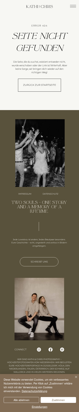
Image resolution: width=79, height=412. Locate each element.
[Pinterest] (62, 350)
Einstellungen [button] (39, 407)
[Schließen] (73, 379)
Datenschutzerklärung (34, 391)
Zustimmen (58, 400)
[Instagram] (39, 350)
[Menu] (73, 6)
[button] (39, 85)
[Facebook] (51, 350)
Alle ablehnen (21, 400)
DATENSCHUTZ (50, 194)
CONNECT (20, 349)
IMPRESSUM (24, 194)
